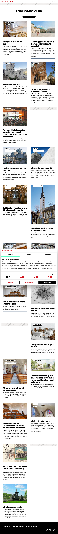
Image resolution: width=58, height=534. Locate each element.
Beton (7, 63)
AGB (13, 526)
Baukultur (37, 244)
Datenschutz (20, 526)
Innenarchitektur (10, 286)
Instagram (54, 530)
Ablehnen (10, 282)
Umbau (7, 24)
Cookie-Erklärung (31, 526)
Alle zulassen (47, 282)
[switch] (22, 277)
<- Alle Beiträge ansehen (29, 16)
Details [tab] (29, 254)
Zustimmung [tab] (10, 254)
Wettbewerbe (37, 324)
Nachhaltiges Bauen (11, 190)
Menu (55, 1)
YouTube (47, 530)
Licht (35, 406)
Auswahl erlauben (29, 282)
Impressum (6, 526)
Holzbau (36, 63)
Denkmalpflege (38, 185)
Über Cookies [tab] (48, 254)
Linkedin (50, 530)
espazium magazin (10, 22)
